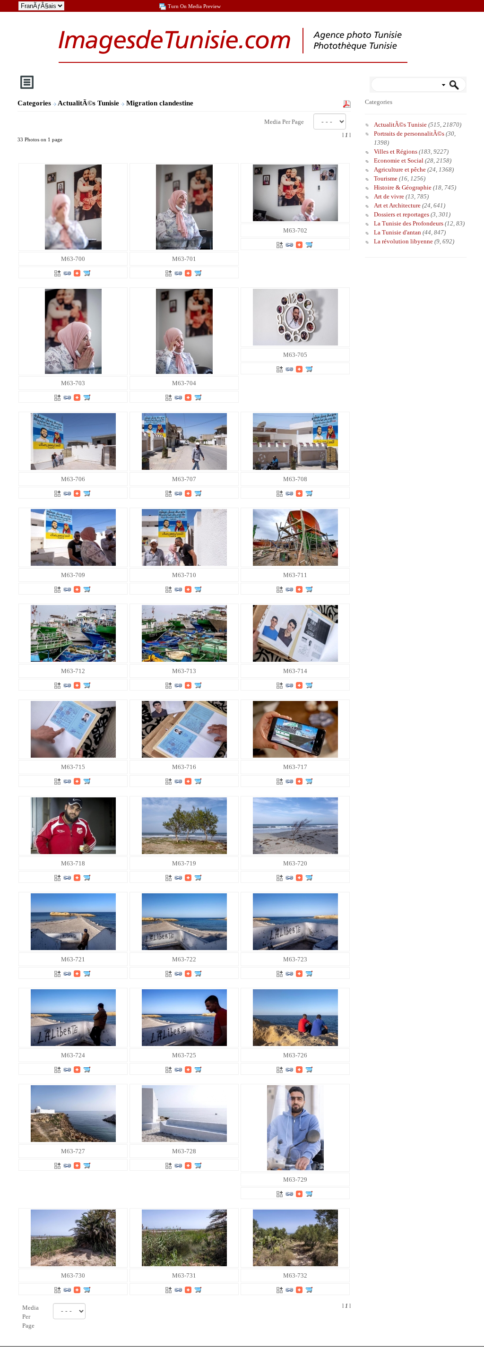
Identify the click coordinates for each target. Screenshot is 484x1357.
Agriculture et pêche (400, 169)
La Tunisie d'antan (397, 232)
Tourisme (386, 178)
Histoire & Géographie (403, 187)
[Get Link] (67, 272)
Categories (34, 103)
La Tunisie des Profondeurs (408, 223)
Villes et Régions (395, 151)
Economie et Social (399, 160)
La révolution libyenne (403, 241)
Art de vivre (389, 196)
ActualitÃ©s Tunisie (89, 103)
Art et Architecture (397, 205)
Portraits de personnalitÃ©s (409, 133)
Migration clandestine (160, 103)
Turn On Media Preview (194, 6)
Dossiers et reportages (401, 214)
